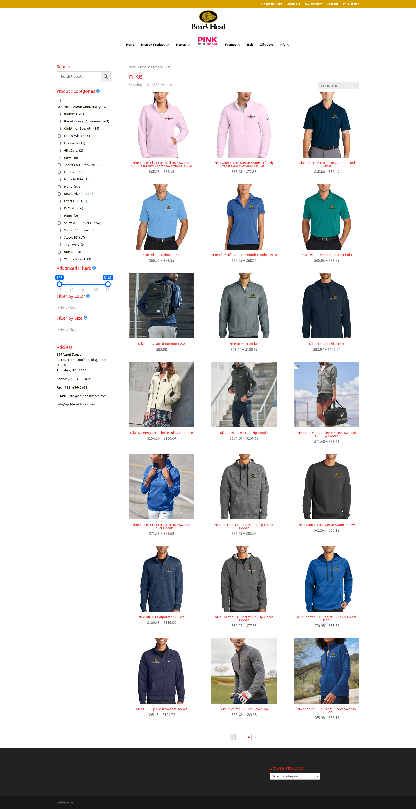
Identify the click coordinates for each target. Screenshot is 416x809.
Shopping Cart (271, 4)
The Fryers (74, 244)
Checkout (293, 4)
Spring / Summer (79, 230)
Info (282, 44)
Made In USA (76, 179)
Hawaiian (74, 157)
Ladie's (73, 172)
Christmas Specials (81, 128)
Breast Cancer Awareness (86, 121)
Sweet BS (74, 237)
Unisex (72, 252)
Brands (181, 44)
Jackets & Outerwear (84, 165)
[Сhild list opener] (87, 114)
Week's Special (77, 259)
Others (73, 201)
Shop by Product (153, 44)
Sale (250, 44)
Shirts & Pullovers (82, 223)
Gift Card (266, 44)
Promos (230, 44)
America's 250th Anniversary (82, 107)
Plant (71, 216)
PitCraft (73, 208)
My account (313, 4)
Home (130, 44)
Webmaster (65, 802)
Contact (332, 4)
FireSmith (74, 143)
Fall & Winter (77, 136)
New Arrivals (79, 194)
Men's (73, 186)
